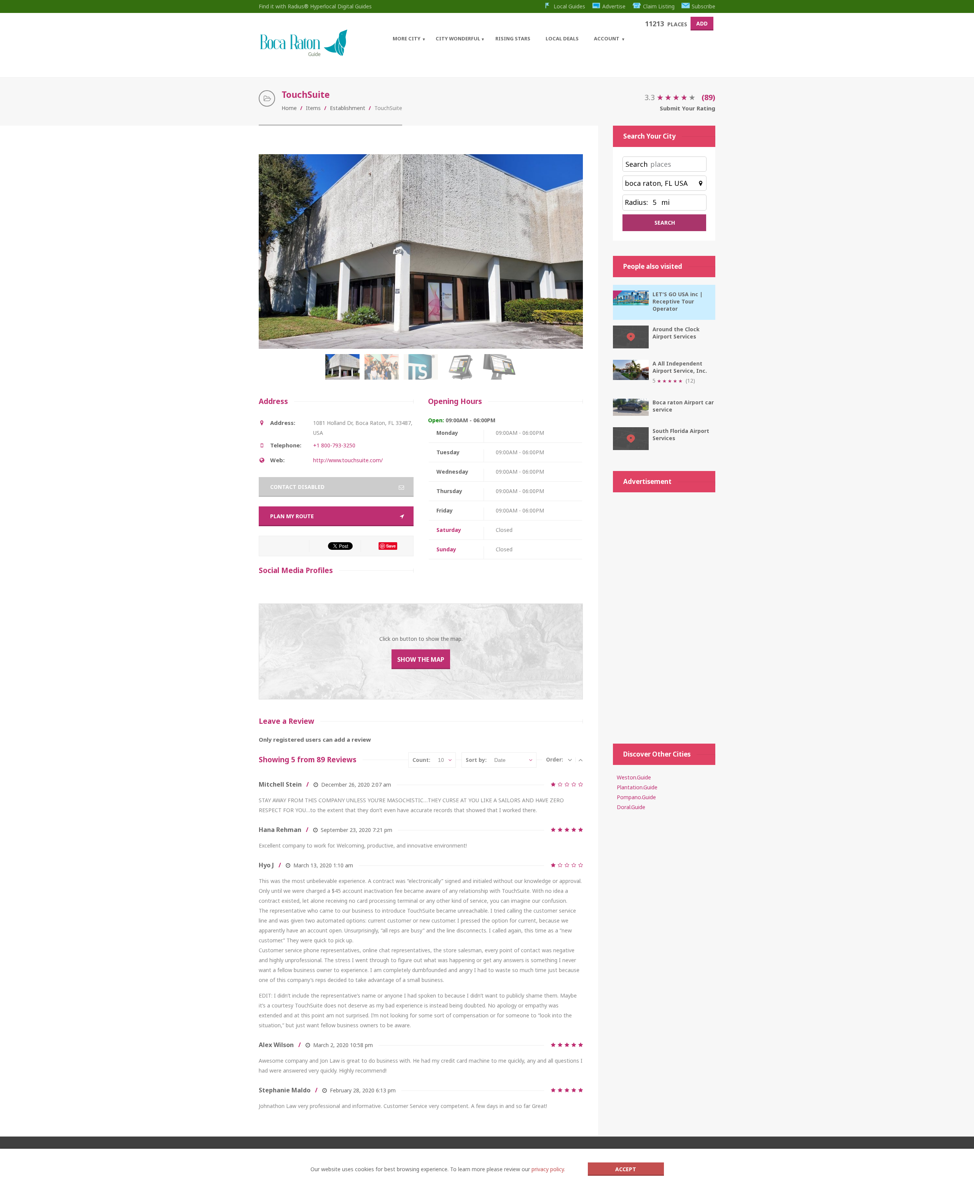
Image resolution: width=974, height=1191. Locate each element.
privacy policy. (548, 1169)
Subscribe (703, 6)
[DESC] (570, 759)
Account (606, 38)
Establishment (347, 108)
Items (313, 108)
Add (702, 23)
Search (636, 164)
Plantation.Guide (637, 787)
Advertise (613, 6)
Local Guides (569, 6)
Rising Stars (512, 38)
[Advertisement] (664, 614)
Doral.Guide (631, 807)
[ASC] (580, 759)
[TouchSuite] (344, 371)
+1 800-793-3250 (334, 445)
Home (289, 108)
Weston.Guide (634, 777)
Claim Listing (659, 6)
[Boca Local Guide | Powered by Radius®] (303, 54)
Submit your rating (687, 108)
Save (391, 546)
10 (441, 760)
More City (406, 38)
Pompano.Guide (636, 797)
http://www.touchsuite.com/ (348, 460)
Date (500, 760)
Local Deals (562, 38)
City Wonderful (458, 38)
